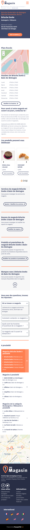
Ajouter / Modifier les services (14, 204)
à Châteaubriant (13, 411)
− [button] (3, 54)
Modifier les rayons (14, 229)
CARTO (28, 463)
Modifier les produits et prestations (14, 258)
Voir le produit (8, 173)
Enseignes (4, 493)
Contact (18, 492)
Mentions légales (21, 493)
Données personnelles (20, 496)
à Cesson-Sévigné (14, 367)
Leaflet (19, 73)
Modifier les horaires (10, 103)
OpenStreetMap (25, 73)
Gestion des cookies (22, 499)
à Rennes (11, 357)
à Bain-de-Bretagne (13, 382)
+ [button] (3, 52)
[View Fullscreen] (2, 437)
